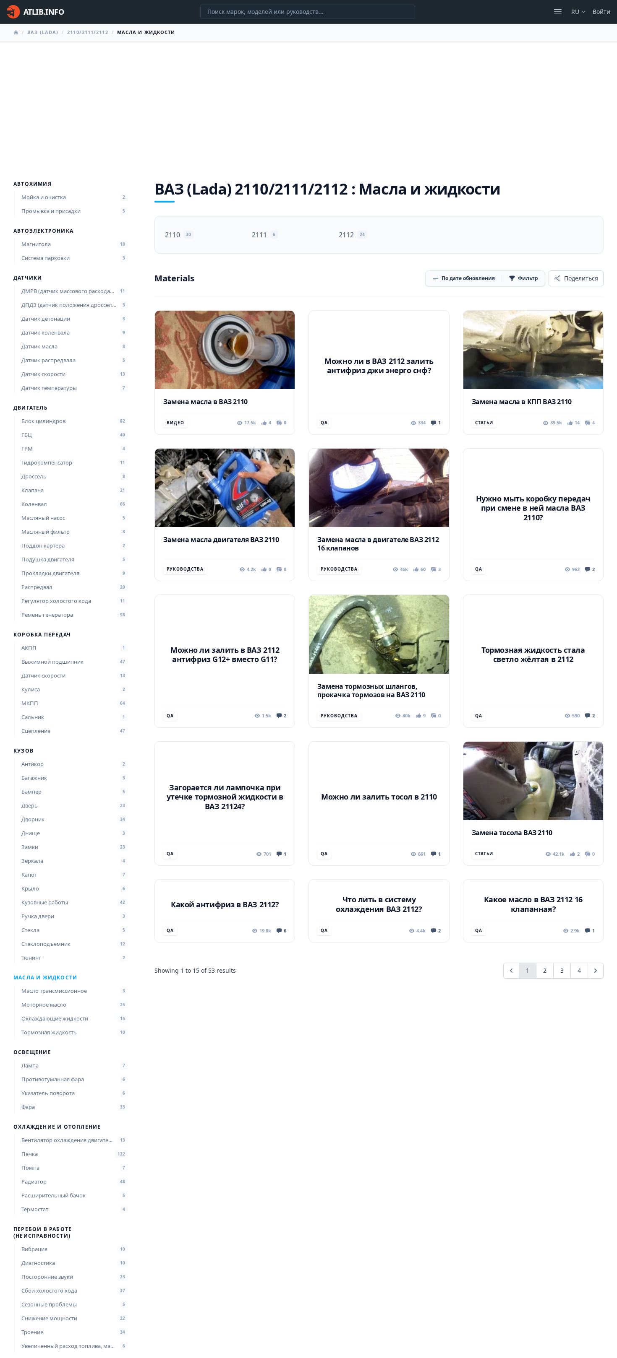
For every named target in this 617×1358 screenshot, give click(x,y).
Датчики (27, 278)
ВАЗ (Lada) (42, 32)
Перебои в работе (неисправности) (42, 1232)
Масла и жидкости (45, 977)
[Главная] (15, 32)
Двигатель (30, 408)
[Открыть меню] (558, 11)
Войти (601, 12)
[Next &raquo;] (596, 971)
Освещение (32, 1052)
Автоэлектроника (43, 231)
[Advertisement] (308, 104)
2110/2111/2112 (87, 32)
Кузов (23, 751)
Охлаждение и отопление (57, 1127)
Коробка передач (42, 634)
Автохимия (32, 184)
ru (575, 12)
